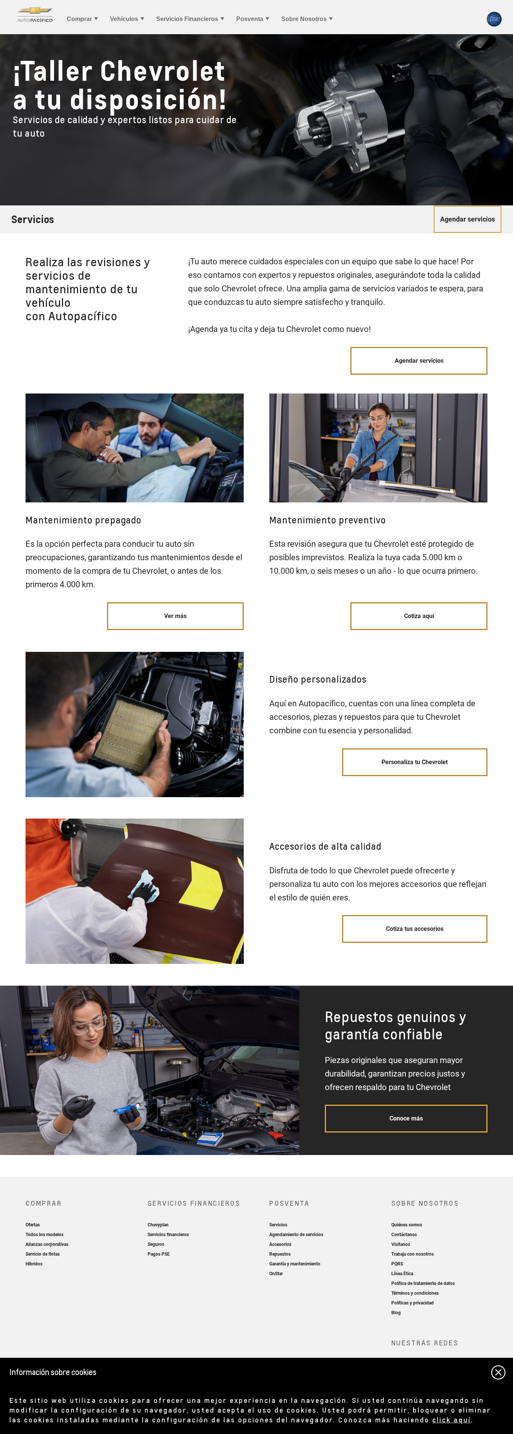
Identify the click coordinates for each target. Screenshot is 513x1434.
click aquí (451, 1419)
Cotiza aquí (419, 616)
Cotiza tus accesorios (415, 928)
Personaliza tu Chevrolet (415, 762)
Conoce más (406, 1118)
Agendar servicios (419, 360)
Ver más (175, 616)
